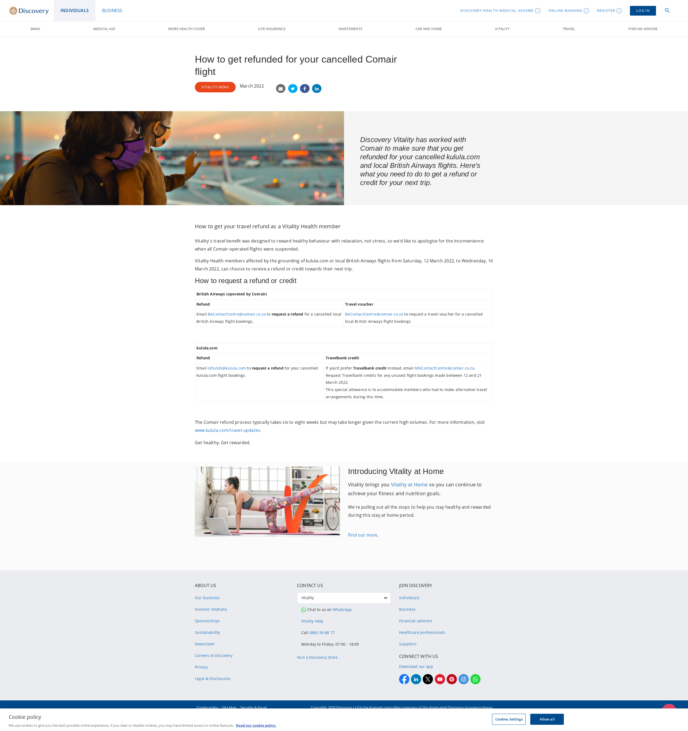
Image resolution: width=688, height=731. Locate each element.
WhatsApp (342, 609)
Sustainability (207, 632)
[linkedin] (416, 679)
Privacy (201, 667)
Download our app (416, 666)
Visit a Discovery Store (317, 657)
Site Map (229, 707)
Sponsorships (207, 620)
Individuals (409, 597)
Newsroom (204, 643)
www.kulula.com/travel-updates (227, 430)
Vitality (502, 28)
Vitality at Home (409, 484)
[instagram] (463, 679)
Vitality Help (312, 621)
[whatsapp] (475, 679)
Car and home (428, 28)
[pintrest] (452, 679)
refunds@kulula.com (227, 368)
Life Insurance (271, 28)
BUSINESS (112, 10)
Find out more (362, 535)
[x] (428, 679)
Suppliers (408, 643)
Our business (207, 597)
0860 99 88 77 (322, 632)
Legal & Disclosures (213, 678)
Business (407, 609)
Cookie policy (207, 707)
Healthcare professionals (422, 632)
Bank (35, 28)
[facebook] (404, 679)
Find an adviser (642, 28)
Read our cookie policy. (256, 725)
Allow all (547, 718)
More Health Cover (186, 28)
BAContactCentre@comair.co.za (237, 314)
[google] (440, 679)
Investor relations (211, 609)
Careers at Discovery (214, 655)
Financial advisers (415, 620)
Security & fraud (253, 707)
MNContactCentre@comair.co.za (444, 368)
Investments (350, 28)
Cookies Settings (509, 718)
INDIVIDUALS (74, 10)
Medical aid (104, 28)
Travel (569, 28)
